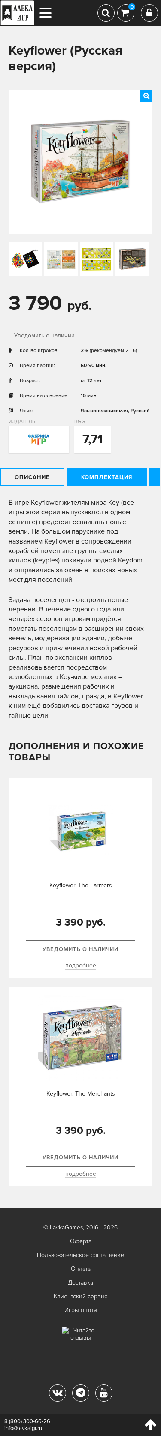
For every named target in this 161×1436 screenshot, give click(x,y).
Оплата (81, 1268)
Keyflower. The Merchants (80, 1093)
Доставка (80, 1282)
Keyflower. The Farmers (80, 885)
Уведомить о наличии (44, 335)
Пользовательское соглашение (80, 1255)
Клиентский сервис (80, 1296)
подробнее (80, 965)
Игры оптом (80, 1310)
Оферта (80, 1241)
